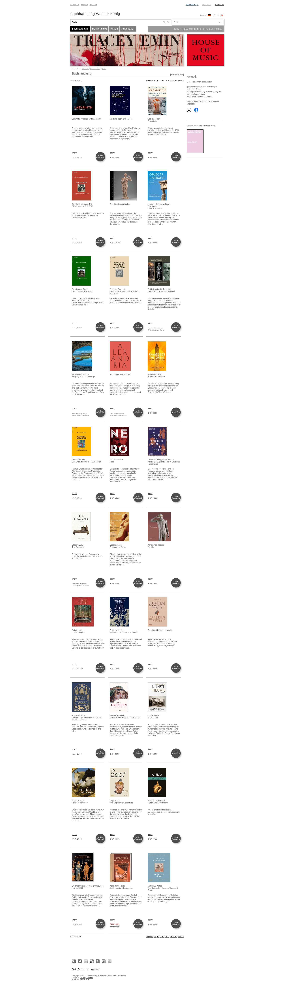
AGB (74, 969)
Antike (104, 69)
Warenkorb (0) (192, 5)
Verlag (114, 28)
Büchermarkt (99, 28)
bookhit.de (85, 979)
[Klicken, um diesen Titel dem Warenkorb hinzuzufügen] (101, 161)
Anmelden (219, 5)
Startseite (74, 5)
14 (168, 80)
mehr (74, 153)
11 (161, 80)
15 (171, 80)
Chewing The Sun (86, 978)
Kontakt (93, 5)
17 (176, 80)
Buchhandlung (80, 28)
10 (158, 80)
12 (163, 80)
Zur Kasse (206, 5)
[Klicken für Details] (88, 101)
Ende (181, 80)
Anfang (149, 80)
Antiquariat (128, 28)
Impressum (95, 969)
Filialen (84, 5)
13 (166, 80)
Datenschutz (83, 969)
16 (173, 80)
